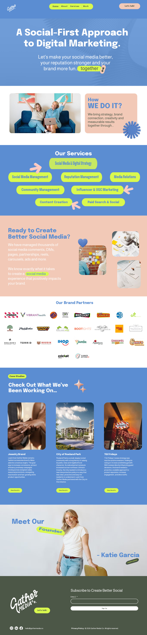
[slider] (45, 128)
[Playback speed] (71, 131)
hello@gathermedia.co (34, 628)
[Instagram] (11, 628)
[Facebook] (21, 628)
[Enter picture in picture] (74, 131)
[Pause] (13, 130)
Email (74, 597)
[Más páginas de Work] (89, 6)
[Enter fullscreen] (77, 131)
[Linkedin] (16, 628)
